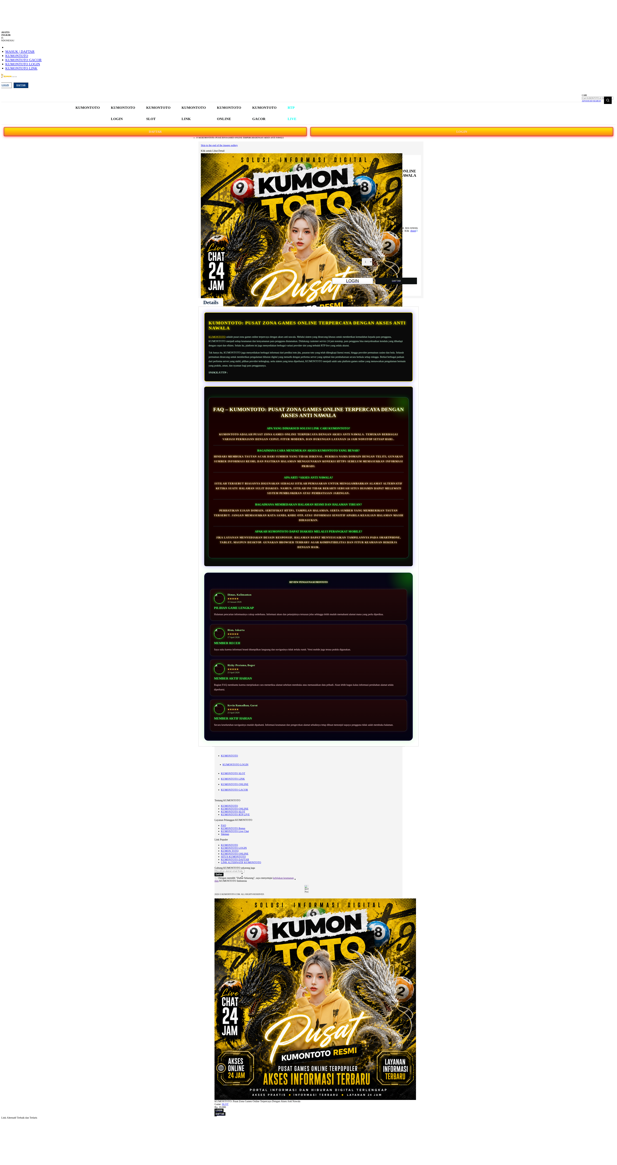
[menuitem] (88, 107)
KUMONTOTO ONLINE (234, 784)
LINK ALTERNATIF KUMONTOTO (241, 862)
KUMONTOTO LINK (21, 68)
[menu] (186, 113)
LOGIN (461, 131)
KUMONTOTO (16, 56)
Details (210, 302)
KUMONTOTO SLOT (233, 773)
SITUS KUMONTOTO (233, 856)
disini (413, 230)
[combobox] (597, 98)
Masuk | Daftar (20, 51)
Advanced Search (591, 101)
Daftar (21, 85)
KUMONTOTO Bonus (233, 828)
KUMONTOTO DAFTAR (235, 859)
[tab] (210, 302)
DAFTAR (155, 131)
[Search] (608, 100)
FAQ (223, 825)
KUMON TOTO (230, 850)
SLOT (225, 1104)
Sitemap (225, 834)
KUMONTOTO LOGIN (22, 64)
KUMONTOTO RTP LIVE (235, 814)
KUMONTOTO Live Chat (235, 831)
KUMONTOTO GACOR (23, 60)
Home (199, 138)
